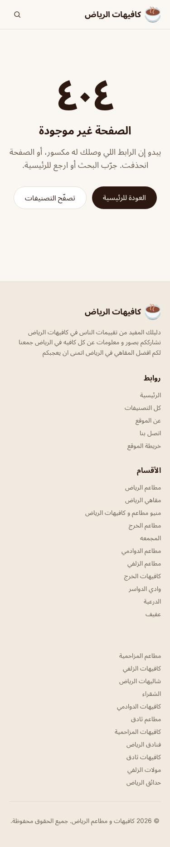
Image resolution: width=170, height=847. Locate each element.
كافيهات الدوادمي (139, 706)
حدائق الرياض (143, 782)
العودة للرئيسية (124, 197)
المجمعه (150, 538)
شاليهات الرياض (140, 681)
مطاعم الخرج (145, 525)
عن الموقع (148, 420)
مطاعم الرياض (143, 487)
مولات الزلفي (144, 769)
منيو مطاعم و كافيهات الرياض (123, 512)
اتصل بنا (150, 433)
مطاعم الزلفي (144, 563)
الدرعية (152, 601)
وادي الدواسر (145, 588)
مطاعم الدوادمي (141, 550)
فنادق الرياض (143, 744)
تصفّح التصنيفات (50, 197)
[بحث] (17, 14)
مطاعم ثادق (146, 719)
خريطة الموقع (144, 445)
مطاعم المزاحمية (140, 655)
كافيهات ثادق (143, 757)
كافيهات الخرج (142, 576)
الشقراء (151, 693)
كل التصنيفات (143, 407)
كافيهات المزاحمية (138, 731)
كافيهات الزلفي (142, 668)
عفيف (153, 614)
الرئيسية (150, 395)
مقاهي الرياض (143, 500)
